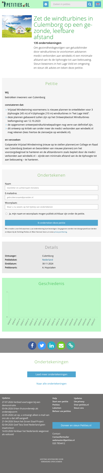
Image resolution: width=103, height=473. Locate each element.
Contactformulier (60, 437)
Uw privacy (79, 401)
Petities (56, 404)
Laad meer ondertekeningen (51, 374)
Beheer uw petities (61, 411)
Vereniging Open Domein (51, 462)
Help (54, 398)
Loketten (56, 408)
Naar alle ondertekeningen (51, 383)
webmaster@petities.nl (63, 440)
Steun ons (79, 408)
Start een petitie (60, 401)
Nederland (47, 259)
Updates (78, 398)
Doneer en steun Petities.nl (76, 425)
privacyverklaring (60, 232)
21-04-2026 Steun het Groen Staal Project (23, 421)
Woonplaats (11, 202)
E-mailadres (11, 193)
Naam (8, 183)
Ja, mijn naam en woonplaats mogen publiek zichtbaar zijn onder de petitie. (47, 213)
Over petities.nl (81, 404)
